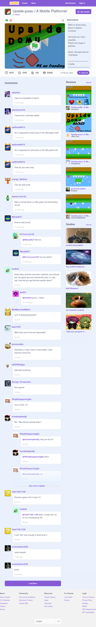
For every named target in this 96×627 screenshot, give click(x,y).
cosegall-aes (75, 163)
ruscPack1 (75, 109)
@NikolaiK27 (28, 239)
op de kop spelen (78, 189)
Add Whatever (72, 288)
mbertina (16, 92)
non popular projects (75, 310)
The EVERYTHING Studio (76, 267)
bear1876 (16, 326)
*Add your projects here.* (76, 332)
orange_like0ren (19, 179)
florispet (74, 190)
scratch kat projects (74, 245)
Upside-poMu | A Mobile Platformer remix (81, 107)
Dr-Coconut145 (27, 234)
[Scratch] (14, 3)
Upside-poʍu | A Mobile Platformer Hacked (81, 134)
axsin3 (23, 292)
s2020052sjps (18, 364)
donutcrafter (18, 344)
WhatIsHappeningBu (22, 399)
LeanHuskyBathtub (78, 218)
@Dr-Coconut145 (30, 257)
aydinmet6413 (18, 127)
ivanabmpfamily (19, 416)
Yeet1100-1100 (19, 491)
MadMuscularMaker (21, 309)
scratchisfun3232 (20, 546)
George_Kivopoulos (21, 381)
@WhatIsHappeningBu (33, 456)
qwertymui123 (18, 109)
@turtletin (27, 297)
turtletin (15, 268)
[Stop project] (11, 20)
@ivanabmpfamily (30, 439)
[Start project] (7, 20)
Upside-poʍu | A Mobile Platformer (81, 216)
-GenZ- (17, 14)
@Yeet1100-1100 (30, 514)
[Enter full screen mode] (63, 20)
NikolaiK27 (17, 216)
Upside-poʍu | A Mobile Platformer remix (81, 161)
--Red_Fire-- (75, 136)
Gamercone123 (19, 196)
